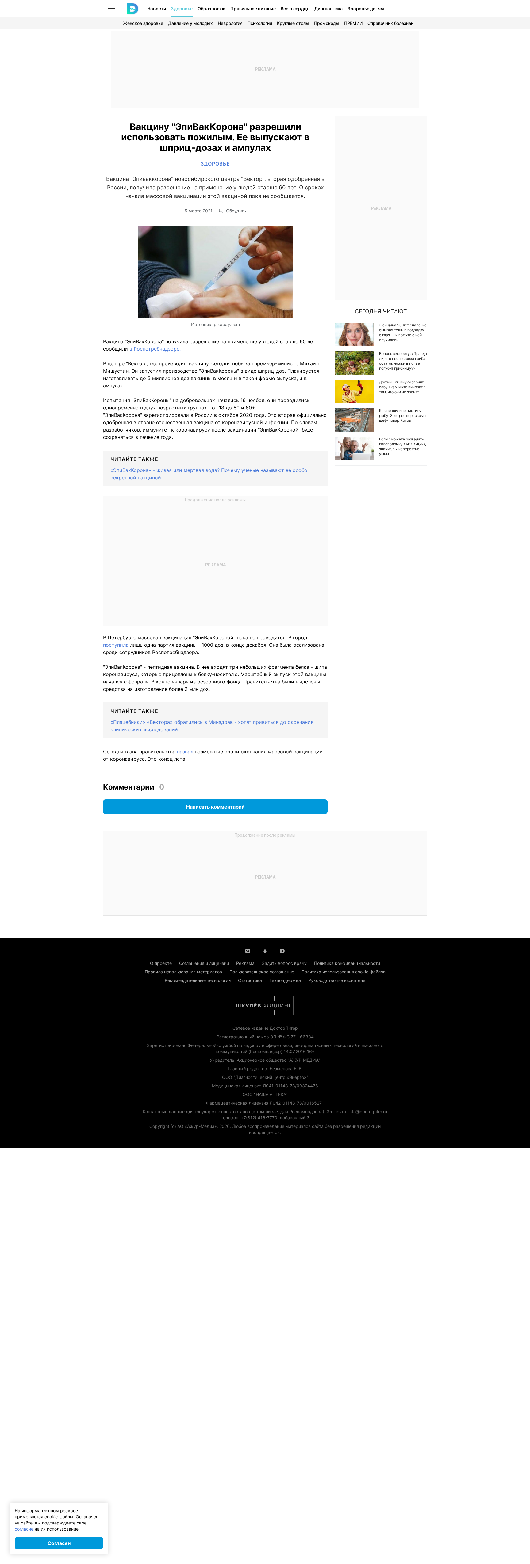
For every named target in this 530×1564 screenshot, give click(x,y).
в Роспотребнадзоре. (155, 349)
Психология (260, 23)
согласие (24, 1529)
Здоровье (182, 8)
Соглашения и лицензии (204, 963)
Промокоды (326, 23)
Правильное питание (253, 8)
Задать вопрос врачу (284, 963)
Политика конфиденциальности (347, 963)
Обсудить (236, 210)
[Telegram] (282, 950)
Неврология (230, 23)
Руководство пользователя (336, 980)
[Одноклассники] (265, 950)
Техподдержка (285, 980)
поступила (116, 645)
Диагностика (328, 8)
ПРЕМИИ (353, 23)
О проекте (161, 963)
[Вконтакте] (247, 950)
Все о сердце (295, 8)
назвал (185, 751)
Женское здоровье (143, 23)
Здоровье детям (366, 8)
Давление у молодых (190, 23)
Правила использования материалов (183, 971)
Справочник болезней (390, 23)
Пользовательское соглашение (261, 971)
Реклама (245, 963)
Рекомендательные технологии (198, 980)
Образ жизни (211, 8)
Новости (156, 8)
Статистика (250, 980)
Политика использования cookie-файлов (343, 971)
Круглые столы (293, 23)
